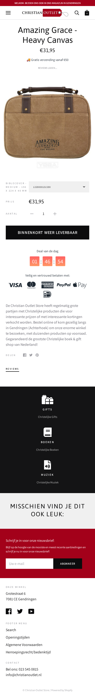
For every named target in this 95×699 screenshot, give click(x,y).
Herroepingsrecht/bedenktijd (28, 652)
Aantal (11, 213)
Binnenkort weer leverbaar (47, 232)
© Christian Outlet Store (36, 690)
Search (11, 629)
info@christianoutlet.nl (24, 674)
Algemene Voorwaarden (24, 644)
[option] (47, 122)
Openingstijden (18, 637)
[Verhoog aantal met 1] (55, 213)
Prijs (10, 201)
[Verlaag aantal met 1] (32, 213)
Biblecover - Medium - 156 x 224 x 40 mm (16, 187)
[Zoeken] (76, 12)
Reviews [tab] (12, 368)
